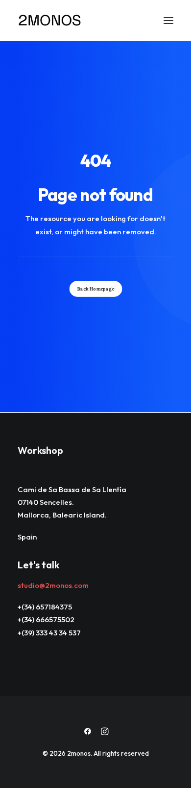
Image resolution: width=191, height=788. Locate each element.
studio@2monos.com (53, 585)
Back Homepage (95, 289)
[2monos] (50, 20)
